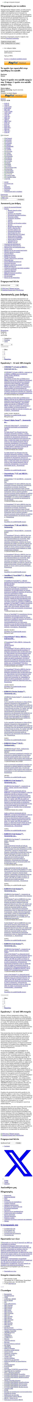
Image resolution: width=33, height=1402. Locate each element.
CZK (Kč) (7, 116)
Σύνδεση (3, 99)
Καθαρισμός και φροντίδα (11, 1395)
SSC (5, 1302)
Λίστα (6, 341)
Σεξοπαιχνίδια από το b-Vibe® (16, 234)
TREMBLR (7, 1347)
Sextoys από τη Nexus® (14, 239)
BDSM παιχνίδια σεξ (10, 266)
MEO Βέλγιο (8, 1318)
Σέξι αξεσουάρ (8, 276)
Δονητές (10, 225)
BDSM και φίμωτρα (10, 257)
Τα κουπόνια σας (9, 1235)
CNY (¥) (6, 114)
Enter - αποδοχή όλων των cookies (10, 43)
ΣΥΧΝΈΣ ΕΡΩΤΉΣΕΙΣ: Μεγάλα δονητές (16, 1387)
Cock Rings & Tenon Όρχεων (12, 245)
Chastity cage (8, 1356)
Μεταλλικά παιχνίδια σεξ (15, 226)
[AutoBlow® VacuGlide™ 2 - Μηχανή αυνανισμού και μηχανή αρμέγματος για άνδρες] (18, 582)
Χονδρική (7, 190)
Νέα (5, 185)
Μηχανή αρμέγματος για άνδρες (13, 1329)
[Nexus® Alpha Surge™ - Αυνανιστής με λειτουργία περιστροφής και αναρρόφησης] (18, 427)
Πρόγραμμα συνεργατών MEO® (13, 1399)
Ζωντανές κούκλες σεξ (14, 229)
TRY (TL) (7, 130)
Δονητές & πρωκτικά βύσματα (12, 207)
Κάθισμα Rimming (9, 1348)
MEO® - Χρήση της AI (11, 1398)
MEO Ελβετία (8, 1307)
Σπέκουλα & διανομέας (14, 231)
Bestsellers (7, 186)
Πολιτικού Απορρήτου (12, 38)
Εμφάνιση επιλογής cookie (8, 41)
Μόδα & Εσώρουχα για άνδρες (13, 273)
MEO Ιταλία (7, 1310)
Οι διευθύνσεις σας (9, 1232)
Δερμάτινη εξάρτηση (10, 271)
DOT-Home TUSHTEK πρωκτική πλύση (16, 1369)
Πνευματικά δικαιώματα (11, 1208)
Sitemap (6, 1221)
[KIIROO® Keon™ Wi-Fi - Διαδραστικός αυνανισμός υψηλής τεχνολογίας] (18, 750)
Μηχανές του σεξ (12, 242)
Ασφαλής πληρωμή (9, 1203)
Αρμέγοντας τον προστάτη (11, 1359)
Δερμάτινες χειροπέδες (10, 1353)
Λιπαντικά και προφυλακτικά (12, 244)
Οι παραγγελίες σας (9, 1228)
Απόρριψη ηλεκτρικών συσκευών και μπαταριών (18, 1219)
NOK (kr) (7, 122)
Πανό (5, 1198)
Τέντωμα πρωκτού (9, 1364)
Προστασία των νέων (10, 1271)
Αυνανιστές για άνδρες (14, 218)
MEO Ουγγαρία (8, 1319)
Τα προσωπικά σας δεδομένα (12, 1233)
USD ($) (6, 105)
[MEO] (4, 198)
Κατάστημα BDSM (9, 1197)
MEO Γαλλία (8, 1308)
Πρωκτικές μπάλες (13, 217)
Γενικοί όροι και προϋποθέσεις (12, 1202)
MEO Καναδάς (8, 1323)
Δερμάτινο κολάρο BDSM (11, 1350)
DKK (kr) (7, 118)
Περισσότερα (4, 330)
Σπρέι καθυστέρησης (10, 1303)
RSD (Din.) (7, 127)
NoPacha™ (7, 1334)
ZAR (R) (6, 132)
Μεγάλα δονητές (9, 1327)
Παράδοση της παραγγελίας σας (13, 1206)
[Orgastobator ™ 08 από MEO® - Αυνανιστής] (17, 530)
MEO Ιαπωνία (8, 1324)
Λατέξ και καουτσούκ (10, 269)
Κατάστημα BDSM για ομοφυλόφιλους (15, 1361)
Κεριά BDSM (8, 1366)
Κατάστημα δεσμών (9, 255)
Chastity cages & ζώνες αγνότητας (13, 258)
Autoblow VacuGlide (10, 1331)
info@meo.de (12, 1283)
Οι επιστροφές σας (9, 1230)
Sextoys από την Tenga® (15, 236)
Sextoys (6, 209)
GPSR (6, 1297)
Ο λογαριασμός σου (9, 1225)
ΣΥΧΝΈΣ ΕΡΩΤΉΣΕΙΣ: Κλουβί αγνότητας (16, 1382)
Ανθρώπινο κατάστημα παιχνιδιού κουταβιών (17, 268)
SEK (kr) (6, 129)
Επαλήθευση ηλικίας (10, 1393)
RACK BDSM (8, 1300)
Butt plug (6, 1342)
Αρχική (6, 182)
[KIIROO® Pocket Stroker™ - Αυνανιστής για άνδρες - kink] (18, 698)
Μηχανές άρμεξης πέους (14, 210)
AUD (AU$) (7, 106)
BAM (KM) (7, 108)
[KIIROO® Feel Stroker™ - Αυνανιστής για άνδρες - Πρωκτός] (18, 841)
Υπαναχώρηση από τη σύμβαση (13, 191)
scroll (2, 1286)
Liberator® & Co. (13, 241)
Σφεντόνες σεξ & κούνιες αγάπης (17, 223)
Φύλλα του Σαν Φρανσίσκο (12, 277)
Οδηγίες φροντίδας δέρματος (12, 1380)
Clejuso (6, 1363)
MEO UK (7, 1315)
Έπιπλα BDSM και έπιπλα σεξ (12, 261)
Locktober (7, 1326)
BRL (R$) (7, 110)
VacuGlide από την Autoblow (12, 1371)
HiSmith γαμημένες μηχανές (12, 252)
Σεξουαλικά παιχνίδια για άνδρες (17, 215)
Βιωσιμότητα (8, 1294)
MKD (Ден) (7, 121)
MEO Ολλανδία (8, 1313)
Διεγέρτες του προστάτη (14, 213)
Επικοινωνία (4, 194)
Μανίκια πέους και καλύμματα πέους (14, 247)
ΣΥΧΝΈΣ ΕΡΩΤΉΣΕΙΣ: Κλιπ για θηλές (15, 1385)
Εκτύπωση (7, 1210)
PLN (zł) (6, 124)
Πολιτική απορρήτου (10, 1216)
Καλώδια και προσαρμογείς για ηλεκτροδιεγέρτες (18, 1391)
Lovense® (11, 212)
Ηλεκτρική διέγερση (10, 263)
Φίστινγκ (6, 1339)
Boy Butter (7, 1345)
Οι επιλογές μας (8, 183)
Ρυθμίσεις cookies (9, 1218)
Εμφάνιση (3, 332)
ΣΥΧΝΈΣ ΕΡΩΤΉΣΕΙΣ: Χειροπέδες (14, 1374)
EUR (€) (6, 103)
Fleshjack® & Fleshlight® (15, 237)
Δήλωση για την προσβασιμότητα (13, 1211)
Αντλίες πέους (8, 249)
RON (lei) (7, 126)
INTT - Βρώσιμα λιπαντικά (12, 1372)
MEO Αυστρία (8, 1305)
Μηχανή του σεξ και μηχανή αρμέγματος (15, 250)
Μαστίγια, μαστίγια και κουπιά (12, 265)
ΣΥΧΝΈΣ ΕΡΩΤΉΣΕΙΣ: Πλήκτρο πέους (15, 1383)
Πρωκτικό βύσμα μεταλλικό (12, 1343)
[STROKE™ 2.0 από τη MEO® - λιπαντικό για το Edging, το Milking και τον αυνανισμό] (18, 374)
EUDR (6, 1390)
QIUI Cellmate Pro (9, 1355)
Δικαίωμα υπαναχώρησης (11, 1205)
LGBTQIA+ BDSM (10, 1299)
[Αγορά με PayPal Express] (17, 64)
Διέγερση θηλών (9, 253)
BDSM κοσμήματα (9, 274)
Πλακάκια (7, 340)
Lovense (6, 1367)
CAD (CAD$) (8, 111)
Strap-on (10, 221)
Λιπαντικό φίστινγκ (9, 1340)
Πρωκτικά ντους (8, 260)
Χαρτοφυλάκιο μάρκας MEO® (13, 1396)
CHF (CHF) (7, 113)
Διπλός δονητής (8, 1351)
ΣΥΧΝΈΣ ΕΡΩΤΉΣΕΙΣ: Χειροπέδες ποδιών (17, 1375)
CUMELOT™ (8, 1337)
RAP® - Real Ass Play (14, 228)
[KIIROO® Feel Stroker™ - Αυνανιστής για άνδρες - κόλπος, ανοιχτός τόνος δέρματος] (18, 787)
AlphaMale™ (8, 1335)
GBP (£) (6, 119)
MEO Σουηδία (8, 1316)
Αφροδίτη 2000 (8, 1388)
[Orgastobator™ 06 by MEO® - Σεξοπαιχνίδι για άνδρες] (18, 643)
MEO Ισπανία (8, 1311)
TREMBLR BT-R (9, 1332)
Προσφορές (7, 188)
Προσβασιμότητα (9, 1295)
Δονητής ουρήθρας (9, 1358)
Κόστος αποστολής (9, 1214)
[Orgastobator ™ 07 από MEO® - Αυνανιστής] (17, 479)
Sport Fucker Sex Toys (14, 233)
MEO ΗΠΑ (7, 1321)
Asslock (10, 220)
